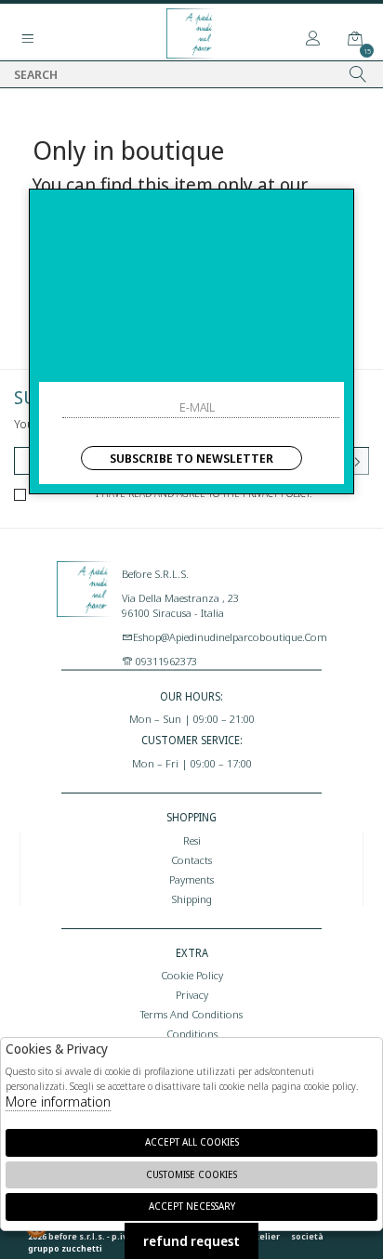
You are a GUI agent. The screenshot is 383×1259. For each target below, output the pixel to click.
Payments (191, 879)
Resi (192, 840)
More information (58, 1101)
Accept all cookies (192, 1141)
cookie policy (192, 974)
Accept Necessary (192, 1206)
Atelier (265, 1236)
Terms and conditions (191, 1013)
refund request (191, 1241)
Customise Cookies (191, 1174)
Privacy (192, 994)
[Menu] (28, 39)
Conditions (192, 1033)
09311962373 (165, 660)
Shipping (191, 898)
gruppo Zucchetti (65, 1248)
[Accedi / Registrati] (313, 39)
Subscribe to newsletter (191, 458)
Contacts (191, 859)
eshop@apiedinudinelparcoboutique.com (230, 636)
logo (84, 606)
